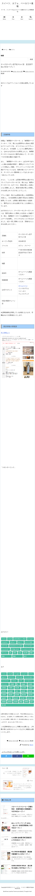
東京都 (2, 73)
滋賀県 (4, 698)
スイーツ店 (19, 71)
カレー (20, 642)
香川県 (4, 705)
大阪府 (30, 687)
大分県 (24, 687)
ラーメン (4, 652)
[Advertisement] (17, 30)
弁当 (20, 652)
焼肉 (3, 656)
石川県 (22, 698)
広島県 (4, 694)
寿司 (14, 652)
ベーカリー (28, 681)
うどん (4, 639)
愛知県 (10, 694)
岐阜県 (23, 691)
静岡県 (26, 701)
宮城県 (11, 691)
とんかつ (4, 642)
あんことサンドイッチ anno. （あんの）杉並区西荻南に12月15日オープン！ (22, 825)
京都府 (23, 684)
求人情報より (5, 333)
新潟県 (17, 694)
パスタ (14, 681)
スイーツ (31, 71)
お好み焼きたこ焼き (20, 639)
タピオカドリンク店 (16, 646)
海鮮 (31, 652)
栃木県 (30, 694)
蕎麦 (14, 656)
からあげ (30, 639)
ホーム (5, 49)
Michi (31, 745)
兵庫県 (30, 684)
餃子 (25, 656)
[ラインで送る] (28, 756)
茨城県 (16, 701)
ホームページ (22, 286)
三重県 (12, 684)
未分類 (26, 652)
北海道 (4, 687)
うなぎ (10, 639)
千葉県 (10, 687)
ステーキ (4, 646)
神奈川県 (29, 698)
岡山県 (30, 691)
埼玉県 (17, 687)
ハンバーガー (28, 646)
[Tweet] (6, 756)
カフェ (13, 49)
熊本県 (16, 698)
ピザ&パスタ (15, 649)
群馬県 (10, 701)
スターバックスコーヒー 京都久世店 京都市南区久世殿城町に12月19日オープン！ (22, 809)
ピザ (20, 681)
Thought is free (27, 891)
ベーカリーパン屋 (27, 649)
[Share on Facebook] (17, 756)
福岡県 (4, 701)
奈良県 (4, 691)
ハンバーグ (5, 649)
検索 (2, 55)
